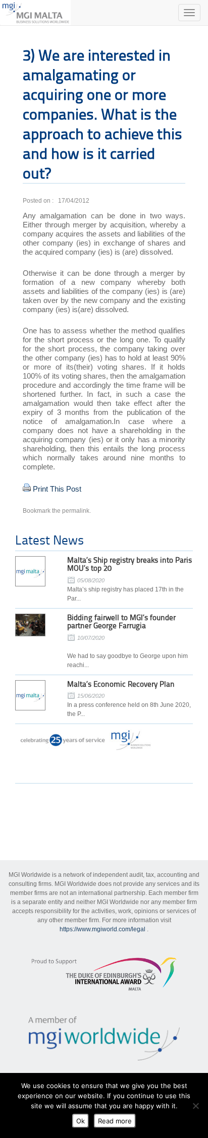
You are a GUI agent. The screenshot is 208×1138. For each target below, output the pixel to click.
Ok (80, 1121)
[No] (195, 1106)
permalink (75, 510)
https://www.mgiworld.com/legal (102, 929)
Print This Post (57, 489)
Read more (115, 1121)
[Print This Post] (27, 489)
